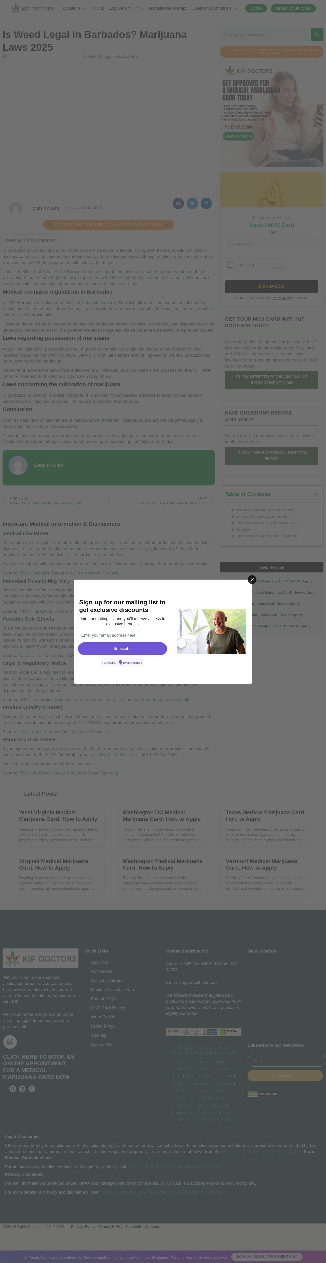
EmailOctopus (132, 662)
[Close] (252, 579)
